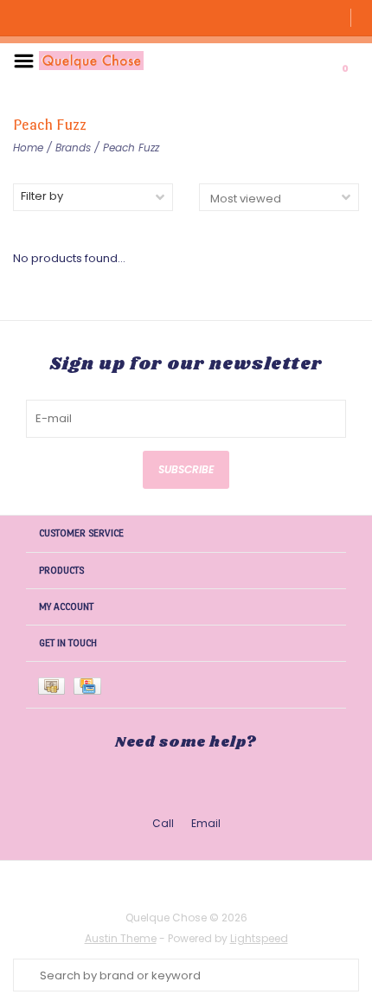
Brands (73, 147)
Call (163, 823)
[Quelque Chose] (91, 60)
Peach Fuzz (131, 147)
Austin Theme (121, 938)
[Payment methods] (56, 684)
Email (206, 823)
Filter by (42, 196)
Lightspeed (259, 938)
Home (28, 147)
